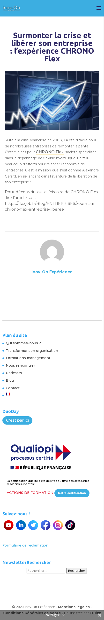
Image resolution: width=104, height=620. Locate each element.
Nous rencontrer (20, 365)
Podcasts (14, 373)
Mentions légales (74, 607)
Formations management (28, 358)
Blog (10, 380)
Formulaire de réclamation (25, 545)
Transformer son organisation (32, 350)
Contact (13, 388)
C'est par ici (17, 420)
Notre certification (72, 493)
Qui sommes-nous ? (23, 343)
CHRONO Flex (50, 152)
